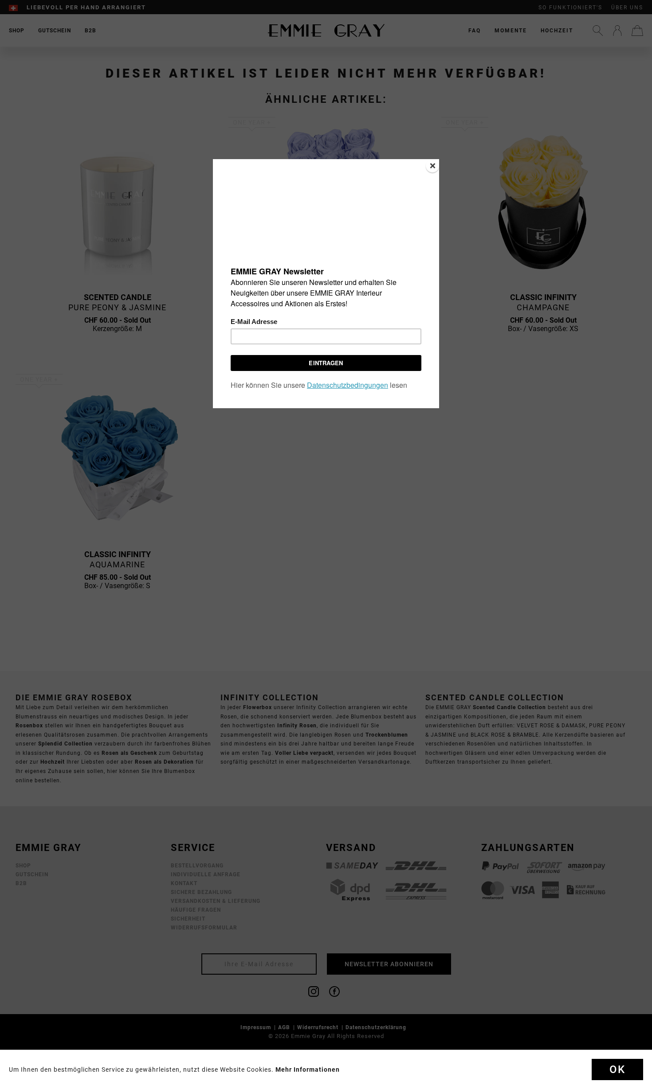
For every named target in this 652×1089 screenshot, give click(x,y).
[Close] (432, 165)
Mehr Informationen (307, 1069)
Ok (617, 1069)
